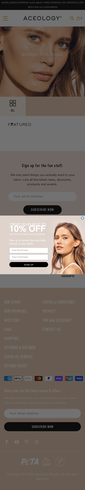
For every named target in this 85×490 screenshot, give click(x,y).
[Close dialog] (82, 218)
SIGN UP (28, 264)
